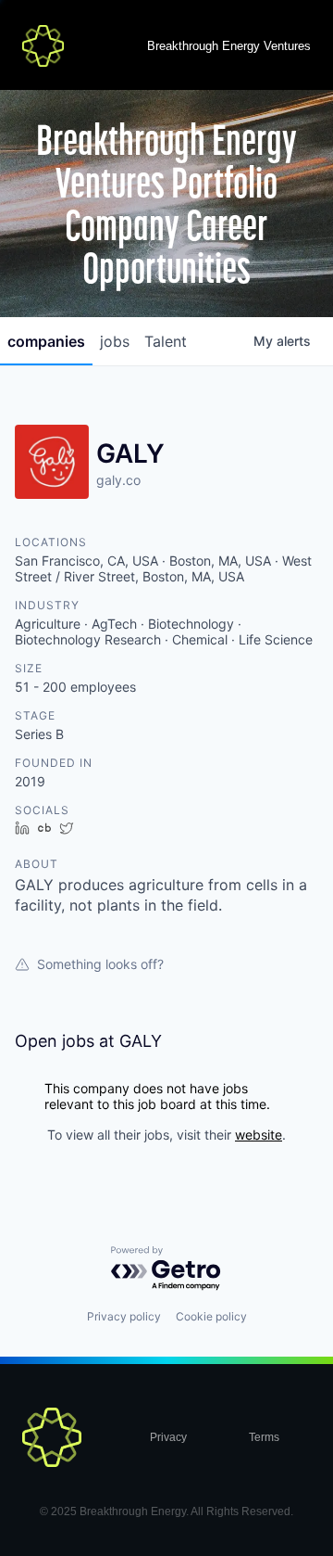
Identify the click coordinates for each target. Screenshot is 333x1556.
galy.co (118, 480)
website (258, 1134)
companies (46, 341)
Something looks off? (100, 964)
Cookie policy (211, 1316)
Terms (264, 1437)
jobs (115, 341)
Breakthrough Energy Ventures (229, 46)
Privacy (168, 1437)
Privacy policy (124, 1316)
